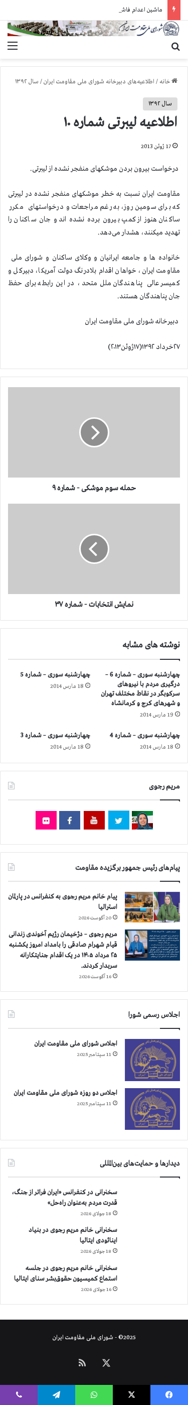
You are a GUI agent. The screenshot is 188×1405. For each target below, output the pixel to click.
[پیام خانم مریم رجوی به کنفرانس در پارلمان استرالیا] (152, 907)
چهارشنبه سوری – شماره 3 (55, 735)
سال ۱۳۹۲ (27, 82)
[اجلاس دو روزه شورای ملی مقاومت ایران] (152, 1109)
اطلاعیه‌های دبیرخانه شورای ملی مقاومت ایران (99, 82)
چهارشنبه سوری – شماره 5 (55, 674)
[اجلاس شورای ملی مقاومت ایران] (152, 1060)
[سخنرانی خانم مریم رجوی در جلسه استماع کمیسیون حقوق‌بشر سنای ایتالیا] (152, 1278)
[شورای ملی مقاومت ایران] (94, 28)
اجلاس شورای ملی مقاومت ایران (76, 1043)
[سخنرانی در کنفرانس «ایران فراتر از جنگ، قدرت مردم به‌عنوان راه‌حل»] (152, 1203)
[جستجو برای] (175, 46)
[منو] (13, 46)
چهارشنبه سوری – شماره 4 (145, 735)
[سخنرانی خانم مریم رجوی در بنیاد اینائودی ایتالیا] (152, 1240)
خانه (165, 82)
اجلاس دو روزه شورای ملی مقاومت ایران (65, 1093)
